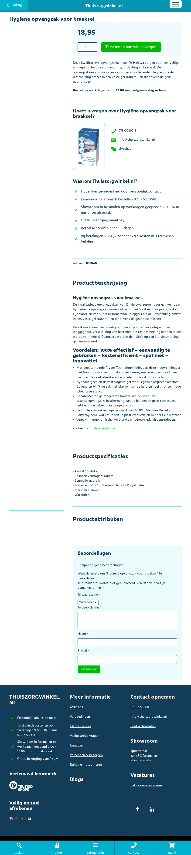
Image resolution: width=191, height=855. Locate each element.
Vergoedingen (80, 717)
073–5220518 (139, 707)
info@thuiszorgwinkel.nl (137, 140)
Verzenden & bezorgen (86, 755)
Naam (83, 634)
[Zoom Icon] (41, 90)
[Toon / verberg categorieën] (175, 4)
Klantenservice (80, 726)
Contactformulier (143, 726)
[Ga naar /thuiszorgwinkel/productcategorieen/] (95, 848)
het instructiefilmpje (100, 428)
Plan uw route (140, 760)
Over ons (76, 707)
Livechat (125, 149)
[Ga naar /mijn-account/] (57, 848)
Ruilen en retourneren (86, 765)
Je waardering (89, 595)
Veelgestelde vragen (84, 736)
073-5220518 (127, 130)
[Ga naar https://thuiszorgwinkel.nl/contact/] (134, 848)
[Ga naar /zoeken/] (19, 848)
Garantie (76, 745)
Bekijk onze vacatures (146, 785)
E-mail (84, 651)
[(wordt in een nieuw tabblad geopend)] (21, 786)
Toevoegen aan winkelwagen (131, 46)
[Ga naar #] (172, 848)
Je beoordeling (90, 607)
